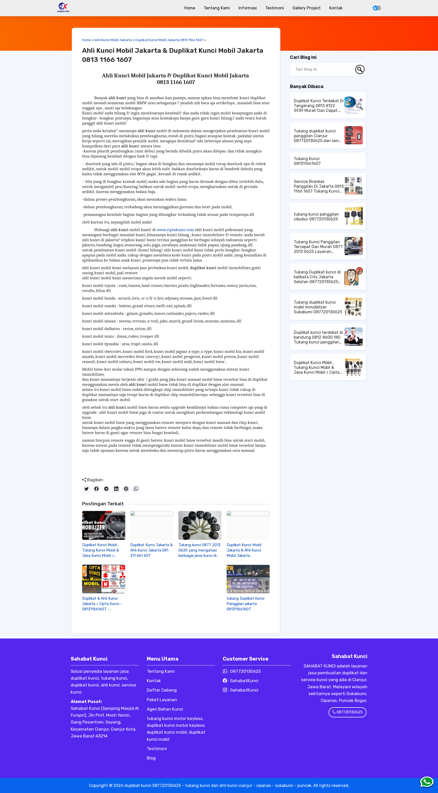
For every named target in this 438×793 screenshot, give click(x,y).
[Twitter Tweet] (86, 489)
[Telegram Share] (106, 489)
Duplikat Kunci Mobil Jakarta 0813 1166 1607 (169, 40)
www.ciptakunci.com (175, 229)
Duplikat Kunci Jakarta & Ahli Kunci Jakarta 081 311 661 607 (151, 550)
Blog (151, 758)
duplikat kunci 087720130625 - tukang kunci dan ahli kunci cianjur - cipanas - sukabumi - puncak (217, 785)
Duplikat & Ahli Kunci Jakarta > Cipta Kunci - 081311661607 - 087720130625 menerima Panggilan (102, 604)
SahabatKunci (244, 680)
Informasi (248, 8)
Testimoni (274, 8)
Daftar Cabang (162, 690)
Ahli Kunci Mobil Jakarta (113, 40)
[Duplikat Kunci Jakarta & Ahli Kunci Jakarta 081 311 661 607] (151, 525)
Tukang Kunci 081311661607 (307, 161)
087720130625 (245, 671)
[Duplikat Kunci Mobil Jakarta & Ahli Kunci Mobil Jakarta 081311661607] (248, 525)
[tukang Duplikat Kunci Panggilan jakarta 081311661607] (248, 579)
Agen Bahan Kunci (165, 709)
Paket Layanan (162, 699)
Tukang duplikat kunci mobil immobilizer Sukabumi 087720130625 (318, 307)
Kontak (335, 8)
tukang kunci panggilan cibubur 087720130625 (316, 216)
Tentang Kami (217, 8)
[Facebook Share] (96, 489)
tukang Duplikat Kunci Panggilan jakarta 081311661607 (245, 603)
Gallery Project (307, 8)
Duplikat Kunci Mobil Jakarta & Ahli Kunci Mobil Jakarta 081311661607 (244, 550)
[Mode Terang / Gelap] (377, 8)
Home (189, 8)
